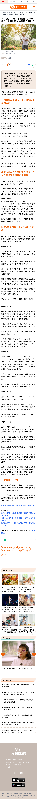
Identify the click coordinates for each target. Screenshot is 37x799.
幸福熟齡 (3, 13)
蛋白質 (20, 551)
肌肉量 (4, 554)
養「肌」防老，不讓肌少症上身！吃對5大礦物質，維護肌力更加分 (18, 13)
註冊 (34, 2)
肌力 (15, 547)
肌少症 (16, 13)
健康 (13, 551)
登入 (28, 2)
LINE (21, 2)
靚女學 (10, 13)
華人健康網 (8, 547)
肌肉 (8, 551)
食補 (3, 551)
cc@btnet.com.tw (18, 767)
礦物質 (28, 547)
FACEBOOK (13, 2)
